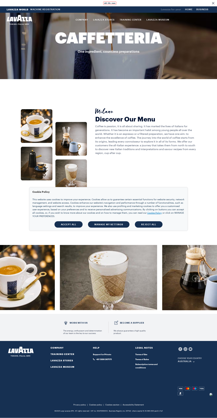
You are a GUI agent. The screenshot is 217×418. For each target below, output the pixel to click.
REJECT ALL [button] (148, 224)
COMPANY (57, 348)
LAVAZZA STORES (62, 360)
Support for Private (102, 354)
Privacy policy (79, 405)
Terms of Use (141, 354)
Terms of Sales (142, 359)
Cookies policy (95, 405)
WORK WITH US (79, 323)
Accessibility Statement (133, 405)
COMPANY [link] (82, 20)
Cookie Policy (154, 213)
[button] (213, 3)
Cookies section (112, 405)
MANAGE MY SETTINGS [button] (108, 224)
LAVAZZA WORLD (17, 9)
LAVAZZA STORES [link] (104, 20)
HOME (189, 9)
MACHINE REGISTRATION (45, 9)
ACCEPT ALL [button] (68, 224)
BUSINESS (202, 9)
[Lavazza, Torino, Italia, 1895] (19, 20)
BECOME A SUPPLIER (132, 323)
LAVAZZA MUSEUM (62, 367)
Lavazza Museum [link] (157, 20)
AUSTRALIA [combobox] (185, 361)
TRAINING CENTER (62, 354)
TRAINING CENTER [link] (130, 20)
